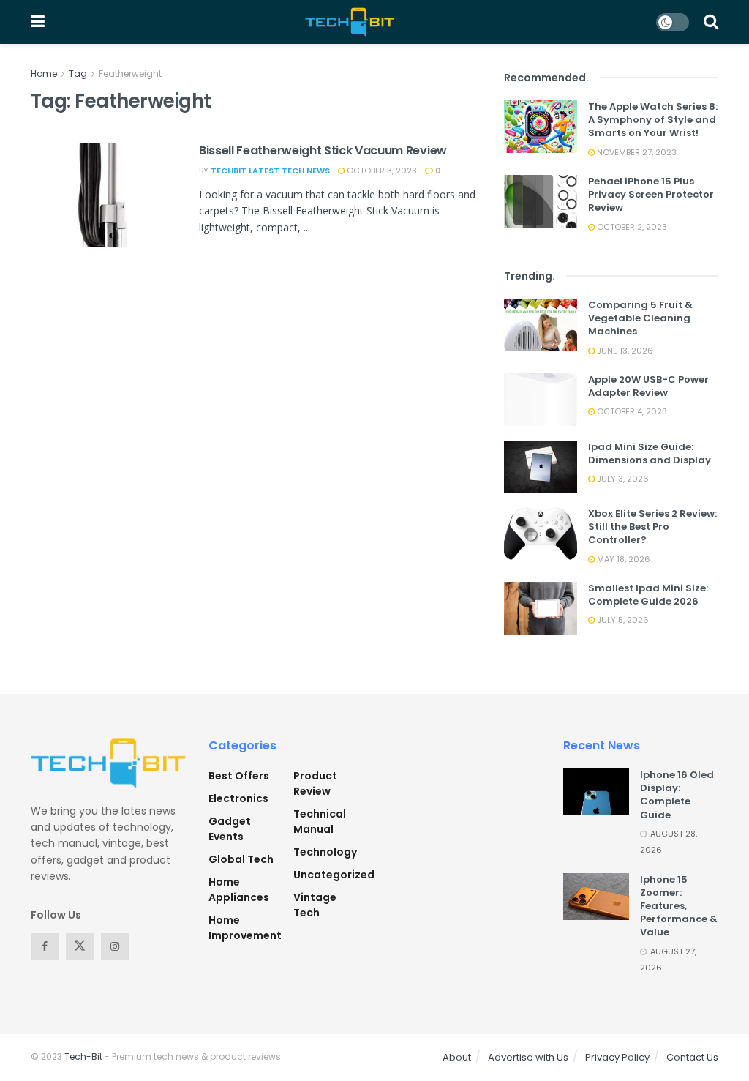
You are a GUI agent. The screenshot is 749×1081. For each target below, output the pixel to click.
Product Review (315, 783)
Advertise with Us (528, 1057)
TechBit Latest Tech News (270, 170)
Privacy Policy (617, 1057)
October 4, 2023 (631, 411)
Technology (325, 852)
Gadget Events (229, 829)
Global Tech (241, 859)
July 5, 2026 (622, 620)
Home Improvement (245, 928)
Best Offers (238, 775)
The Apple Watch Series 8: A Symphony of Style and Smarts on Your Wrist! (653, 120)
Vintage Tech (314, 905)
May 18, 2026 (622, 559)
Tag (78, 73)
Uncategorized (333, 874)
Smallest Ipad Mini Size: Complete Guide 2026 (648, 594)
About (457, 1057)
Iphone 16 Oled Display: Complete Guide (677, 795)
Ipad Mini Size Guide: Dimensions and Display (649, 453)
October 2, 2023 (631, 227)
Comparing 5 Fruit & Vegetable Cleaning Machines (640, 318)
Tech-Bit (83, 1056)
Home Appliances (238, 890)
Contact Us (692, 1057)
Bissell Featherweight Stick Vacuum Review (323, 150)
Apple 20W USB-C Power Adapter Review (648, 386)
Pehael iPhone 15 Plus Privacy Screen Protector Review (651, 194)
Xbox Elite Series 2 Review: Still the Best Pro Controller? (652, 526)
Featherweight (130, 73)
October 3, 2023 (381, 170)
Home (44, 73)
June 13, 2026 (624, 350)
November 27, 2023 (636, 152)
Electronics (238, 798)
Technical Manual (319, 822)
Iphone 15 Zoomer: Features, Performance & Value (679, 906)
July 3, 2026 (622, 479)
